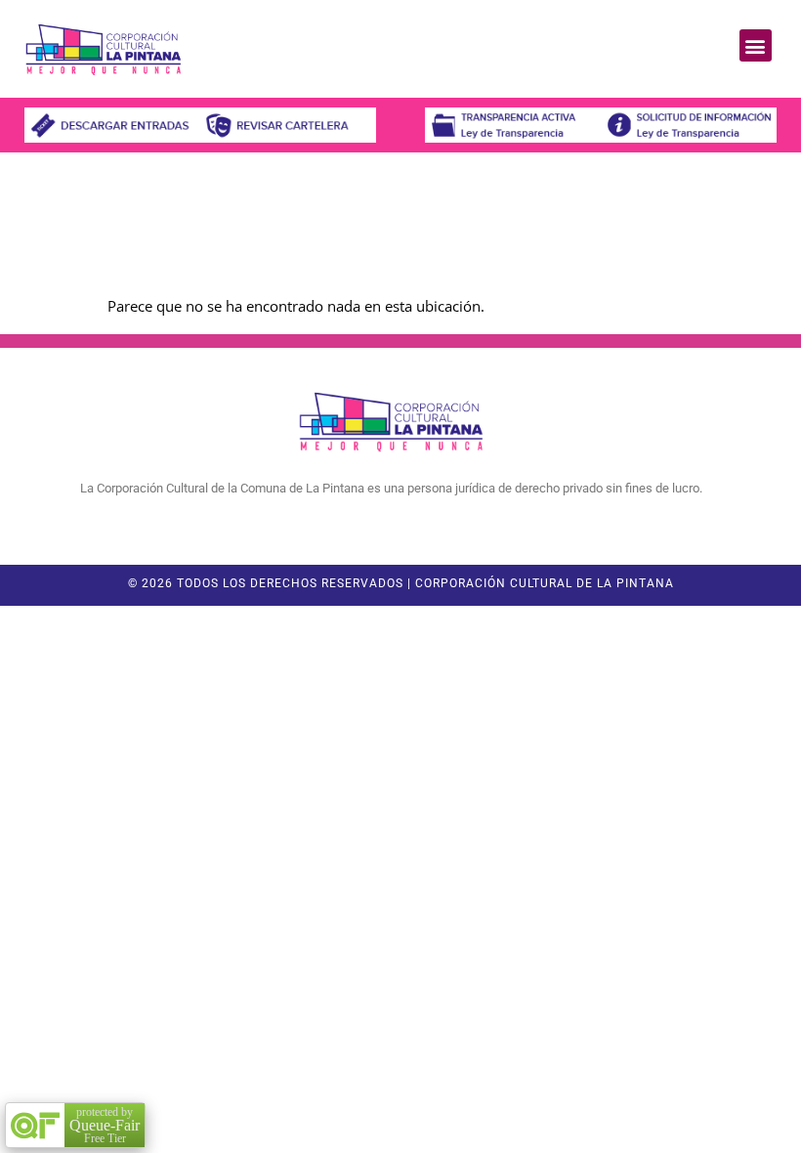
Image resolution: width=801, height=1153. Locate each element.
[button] (755, 45)
